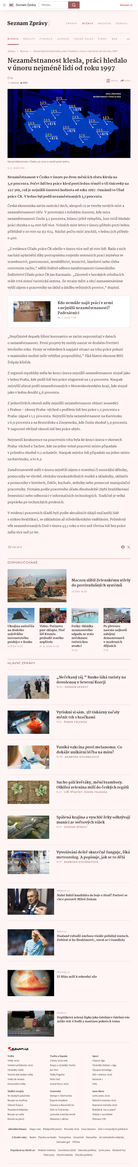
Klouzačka (91, 1137)
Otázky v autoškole (102, 1114)
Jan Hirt (54, 1070)
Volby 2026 (13, 1061)
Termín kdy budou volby (20, 1075)
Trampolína (65, 1137)
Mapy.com (35, 1129)
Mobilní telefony (47, 1150)
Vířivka (76, 1142)
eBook (114, 80)
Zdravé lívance (15, 1105)
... (128, 38)
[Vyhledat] (74, 5)
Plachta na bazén (47, 1137)
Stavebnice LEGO (67, 1150)
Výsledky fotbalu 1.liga (104, 1065)
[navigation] (4, 5)
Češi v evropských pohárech (113, 1129)
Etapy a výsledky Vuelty (62, 1065)
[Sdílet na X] (128, 547)
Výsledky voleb (15, 1070)
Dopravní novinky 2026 (104, 1105)
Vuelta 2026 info (59, 1061)
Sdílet (127, 80)
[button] (69, 123)
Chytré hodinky (65, 1155)
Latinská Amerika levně (62, 1114)
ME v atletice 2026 (102, 1075)
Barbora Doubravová (82, 757)
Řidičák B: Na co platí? (104, 1110)
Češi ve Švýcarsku (59, 1110)
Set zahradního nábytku (111, 1137)
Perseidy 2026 (71, 1129)
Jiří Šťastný (73, 792)
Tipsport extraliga (101, 1070)
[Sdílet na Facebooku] (123, 547)
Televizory (48, 1155)
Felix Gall (55, 1079)
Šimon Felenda (75, 722)
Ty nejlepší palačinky (19, 1096)
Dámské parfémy (87, 1150)
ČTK (10, 78)
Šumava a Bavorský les (62, 1105)
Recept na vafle (16, 1114)
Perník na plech (16, 1119)
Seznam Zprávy (76, 687)
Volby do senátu (16, 1079)
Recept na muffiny (17, 1100)
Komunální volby (17, 1084)
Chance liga (98, 1061)
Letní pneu (104, 1150)
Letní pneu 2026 (101, 1096)
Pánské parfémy (84, 1155)
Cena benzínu (88, 1129)
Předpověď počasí (52, 1129)
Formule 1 (97, 1079)
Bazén (33, 1137)
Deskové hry (119, 1150)
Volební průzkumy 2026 (20, 1065)
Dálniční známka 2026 (104, 1100)
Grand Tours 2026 (59, 1084)
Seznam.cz (126, 5)
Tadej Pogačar (57, 1075)
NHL (94, 1084)
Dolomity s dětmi (59, 1119)
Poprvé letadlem (59, 1100)
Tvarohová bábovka (18, 1110)
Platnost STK (99, 1119)
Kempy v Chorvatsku (61, 1096)
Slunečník (78, 1137)
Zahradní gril (63, 1142)
